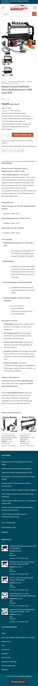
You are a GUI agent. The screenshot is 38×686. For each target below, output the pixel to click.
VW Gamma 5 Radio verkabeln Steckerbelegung (19, 490)
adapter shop (11, 527)
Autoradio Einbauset (16, 82)
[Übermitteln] (34, 14)
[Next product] (3, 99)
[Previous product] (7, 99)
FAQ (3, 645)
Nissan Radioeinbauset (15, 393)
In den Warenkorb (22, 135)
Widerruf (5, 669)
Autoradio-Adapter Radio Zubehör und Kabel (18, 637)
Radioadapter (9, 261)
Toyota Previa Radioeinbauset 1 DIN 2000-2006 (27, 437)
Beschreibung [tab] (7, 163)
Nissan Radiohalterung (29, 146)
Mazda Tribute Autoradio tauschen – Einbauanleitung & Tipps (15, 515)
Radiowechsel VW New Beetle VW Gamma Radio (17, 463)
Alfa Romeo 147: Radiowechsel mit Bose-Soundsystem (16, 484)
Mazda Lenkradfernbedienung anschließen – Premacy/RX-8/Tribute (18, 508)
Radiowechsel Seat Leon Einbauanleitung (16, 468)
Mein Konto (6, 657)
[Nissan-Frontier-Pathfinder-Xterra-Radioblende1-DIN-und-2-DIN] (7, 71)
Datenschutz (6, 641)
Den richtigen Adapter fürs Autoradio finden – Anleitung (18, 495)
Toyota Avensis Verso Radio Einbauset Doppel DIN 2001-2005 (9, 437)
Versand (8, 108)
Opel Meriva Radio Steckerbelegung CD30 (17, 472)
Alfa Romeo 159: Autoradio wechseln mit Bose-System (19, 478)
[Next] (36, 433)
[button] (3, 7)
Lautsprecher (11, 522)
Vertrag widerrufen (8, 666)
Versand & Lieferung (9, 661)
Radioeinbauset (12, 175)
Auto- (4, 522)
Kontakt (5, 653)
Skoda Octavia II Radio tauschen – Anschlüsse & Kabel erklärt (19, 502)
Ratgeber (5, 532)
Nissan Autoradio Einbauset (17, 82)
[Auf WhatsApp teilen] (3, 151)
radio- (4, 527)
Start (4, 82)
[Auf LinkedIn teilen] (22, 151)
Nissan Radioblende (16, 146)
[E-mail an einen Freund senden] (15, 151)
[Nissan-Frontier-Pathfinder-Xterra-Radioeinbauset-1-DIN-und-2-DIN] (19, 38)
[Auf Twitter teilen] (11, 151)
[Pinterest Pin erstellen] (18, 151)
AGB (3, 633)
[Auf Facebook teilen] (7, 151)
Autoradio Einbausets (25, 381)
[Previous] (1, 433)
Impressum (6, 649)
